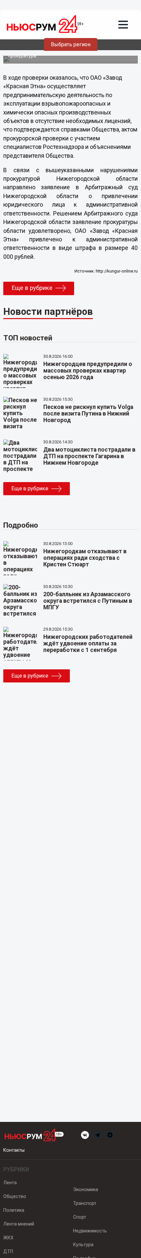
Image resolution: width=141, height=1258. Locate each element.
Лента (10, 1182)
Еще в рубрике (31, 288)
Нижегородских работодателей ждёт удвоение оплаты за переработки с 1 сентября (87, 643)
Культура (83, 1244)
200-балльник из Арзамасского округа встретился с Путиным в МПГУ (87, 601)
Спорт (79, 1217)
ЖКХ (8, 1237)
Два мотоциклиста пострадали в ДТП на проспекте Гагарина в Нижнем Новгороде (89, 456)
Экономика (85, 1189)
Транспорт (84, 1203)
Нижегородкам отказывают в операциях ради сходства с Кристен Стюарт (85, 558)
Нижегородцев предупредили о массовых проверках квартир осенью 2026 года (87, 370)
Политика (13, 1210)
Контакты (14, 1150)
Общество (14, 1196)
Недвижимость (90, 1230)
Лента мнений (18, 1224)
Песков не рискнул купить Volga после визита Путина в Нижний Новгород (88, 413)
